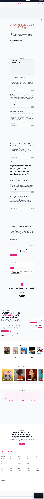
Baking (28, 456)
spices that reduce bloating (12, 393)
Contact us (2, 477)
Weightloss (37, 470)
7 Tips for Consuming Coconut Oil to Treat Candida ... (28, 393)
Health (2, 463)
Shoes (2, 468)
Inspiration (11, 463)
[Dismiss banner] (32, 271)
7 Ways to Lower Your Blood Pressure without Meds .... (19, 400)
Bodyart (23, 5)
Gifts (27, 461)
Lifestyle (36, 463)
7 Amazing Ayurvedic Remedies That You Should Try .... (13, 398)
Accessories (3, 456)
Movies (28, 465)
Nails (31, 5)
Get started (39, 327)
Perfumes (28, 466)
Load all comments (13, 254)
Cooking (28, 458)
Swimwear (26, 5)
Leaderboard (31, 327)
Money (19, 465)
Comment (12, 268)
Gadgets (9, 5)
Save (28, 31)
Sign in (18, 333)
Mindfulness (2, 5)
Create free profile (5, 331)
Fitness (20, 5)
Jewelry (28, 463)
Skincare (11, 468)
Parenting (19, 466)
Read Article (9, 383)
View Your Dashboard (14, 331)
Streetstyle (12, 5)
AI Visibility (17, 477)
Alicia (12, 31)
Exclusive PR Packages (18, 478)
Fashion (34, 5)
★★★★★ (41, 19)
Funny (17, 5)
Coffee (13, 244)
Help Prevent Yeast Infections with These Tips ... (32, 398)
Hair (36, 5)
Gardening (20, 461)
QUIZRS (33, 245)
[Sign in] (42, 3)
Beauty (6, 5)
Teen (2, 470)
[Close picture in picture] (34, 493)
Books (11, 458)
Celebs (19, 458)
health (2, 19)
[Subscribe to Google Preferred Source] (15, 272)
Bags (29, 5)
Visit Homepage (22, 443)
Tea (11, 244)
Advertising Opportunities (5, 478)
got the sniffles (32, 400)
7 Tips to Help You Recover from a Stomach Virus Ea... (13, 395)
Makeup (42, 5)
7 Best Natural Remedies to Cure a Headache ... (32, 395)
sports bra (12, 170)
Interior (19, 463)
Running (39, 5)
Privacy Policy (31, 478)
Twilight (19, 470)
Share (32, 31)
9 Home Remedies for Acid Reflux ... (33, 396)
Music (36, 465)
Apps (10, 456)
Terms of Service (3, 480)
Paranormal (11, 466)
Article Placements (32, 477)
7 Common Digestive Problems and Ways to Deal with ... (15, 396)
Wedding (28, 470)
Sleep (15, 5)
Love (2, 465)
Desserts (36, 458)
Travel (11, 470)
